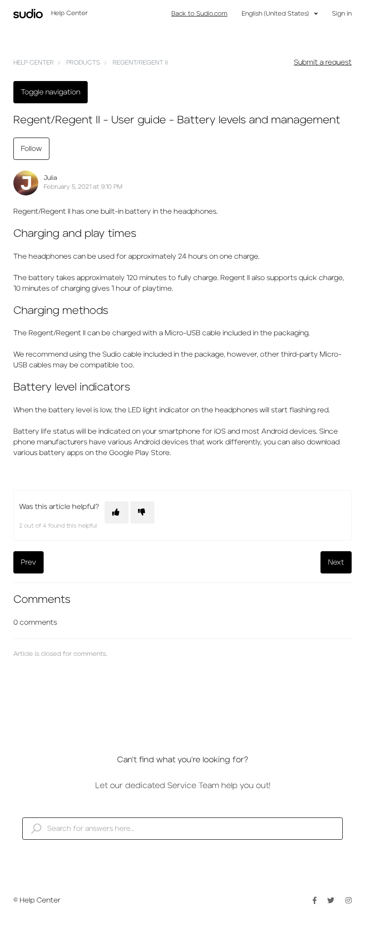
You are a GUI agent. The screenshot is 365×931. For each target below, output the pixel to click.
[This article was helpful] (117, 512)
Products (83, 63)
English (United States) (276, 14)
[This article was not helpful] (142, 512)
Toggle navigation (50, 92)
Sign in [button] (342, 14)
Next (336, 562)
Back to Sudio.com (199, 14)
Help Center (33, 63)
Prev (28, 562)
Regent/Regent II (140, 63)
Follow (31, 148)
